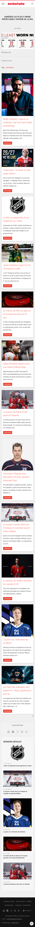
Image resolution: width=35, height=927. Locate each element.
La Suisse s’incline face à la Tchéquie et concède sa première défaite (15, 792)
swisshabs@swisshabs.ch (14, 919)
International (10, 68)
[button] (2, 4)
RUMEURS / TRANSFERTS (22, 905)
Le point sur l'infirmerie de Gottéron (14, 832)
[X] (17, 732)
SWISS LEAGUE (20, 902)
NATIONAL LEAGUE (9, 902)
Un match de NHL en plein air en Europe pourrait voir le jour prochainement (15, 857)
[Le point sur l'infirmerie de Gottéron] (17, 813)
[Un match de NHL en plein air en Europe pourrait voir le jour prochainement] (17, 844)
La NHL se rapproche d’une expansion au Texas (17, 766)
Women (29, 902)
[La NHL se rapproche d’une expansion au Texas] (17, 753)
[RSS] (26, 732)
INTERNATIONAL (9, 905)
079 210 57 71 (15, 923)
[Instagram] (22, 732)
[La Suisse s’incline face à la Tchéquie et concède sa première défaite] (17, 779)
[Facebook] (13, 732)
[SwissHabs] (16, 4)
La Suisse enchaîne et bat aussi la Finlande (16, 884)
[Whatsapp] (8, 732)
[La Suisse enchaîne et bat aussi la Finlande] (17, 871)
